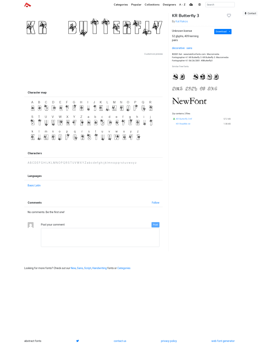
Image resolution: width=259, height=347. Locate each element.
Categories (123, 268)
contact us (120, 340)
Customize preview (153, 54)
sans (189, 48)
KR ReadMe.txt (183, 124)
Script (87, 268)
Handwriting (99, 268)
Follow (155, 202)
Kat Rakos (182, 21)
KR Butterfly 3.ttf (184, 119)
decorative (178, 48)
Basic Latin (34, 185)
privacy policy (169, 340)
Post (155, 224)
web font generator (223, 340)
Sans (80, 268)
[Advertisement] (93, 72)
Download (221, 31)
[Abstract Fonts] (27, 4)
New (73, 268)
